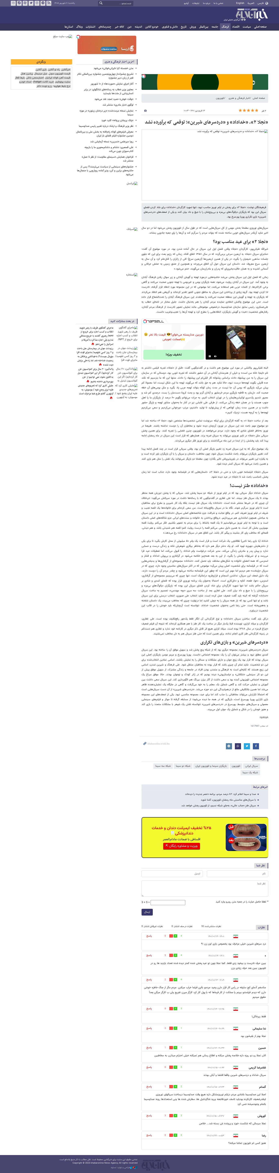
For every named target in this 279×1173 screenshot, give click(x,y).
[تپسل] (144, 76)
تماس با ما (218, 3)
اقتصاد (235, 27)
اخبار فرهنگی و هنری (239, 98)
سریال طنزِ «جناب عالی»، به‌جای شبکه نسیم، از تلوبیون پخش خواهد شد (218, 806)
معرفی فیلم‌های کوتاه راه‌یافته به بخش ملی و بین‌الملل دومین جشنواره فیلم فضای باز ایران (104, 134)
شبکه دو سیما (183, 766)
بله (19, 3)
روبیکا (13, 3)
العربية (251, 3)
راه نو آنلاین (54, 70)
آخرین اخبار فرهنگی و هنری (119, 61)
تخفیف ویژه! (174, 354)
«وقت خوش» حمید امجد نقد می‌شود (114, 99)
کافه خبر (119, 27)
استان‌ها (69, 27)
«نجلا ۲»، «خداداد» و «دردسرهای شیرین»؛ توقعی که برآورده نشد (206, 122)
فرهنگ (225, 27)
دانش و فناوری (170, 27)
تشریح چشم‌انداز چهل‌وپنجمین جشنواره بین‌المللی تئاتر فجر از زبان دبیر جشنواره (105, 76)
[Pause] (209, 356)
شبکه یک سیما (250, 773)
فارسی (260, 3)
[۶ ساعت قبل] (126, 333)
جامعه (215, 27)
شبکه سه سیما (163, 766)
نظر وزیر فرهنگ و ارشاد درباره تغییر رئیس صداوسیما (106, 126)
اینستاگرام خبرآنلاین (37, 3)
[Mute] (215, 356)
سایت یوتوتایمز (62, 82)
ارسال (147, 912)
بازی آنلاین (41, 70)
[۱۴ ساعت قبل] (126, 374)
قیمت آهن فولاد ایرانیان (57, 78)
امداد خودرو (25, 82)
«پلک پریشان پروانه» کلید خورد (117, 120)
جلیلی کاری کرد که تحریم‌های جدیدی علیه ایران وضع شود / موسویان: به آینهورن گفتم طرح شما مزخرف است (95, 390)
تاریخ (183, 27)
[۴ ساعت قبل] (126, 391)
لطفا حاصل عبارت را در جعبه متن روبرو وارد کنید (242, 902)
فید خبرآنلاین (48, 3)
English (240, 3)
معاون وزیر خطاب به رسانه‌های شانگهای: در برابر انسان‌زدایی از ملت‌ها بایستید (108, 92)
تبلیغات (195, 3)
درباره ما (206, 3)
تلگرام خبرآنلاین (42, 3)
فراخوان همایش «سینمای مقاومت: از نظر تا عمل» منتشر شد (107, 159)
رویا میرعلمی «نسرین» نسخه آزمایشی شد (111, 142)
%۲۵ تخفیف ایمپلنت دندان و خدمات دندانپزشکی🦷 (181, 831)
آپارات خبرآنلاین (25, 3)
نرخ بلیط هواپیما (61, 86)
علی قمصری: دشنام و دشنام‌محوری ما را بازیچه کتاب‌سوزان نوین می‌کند (109, 149)
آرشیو (186, 3)
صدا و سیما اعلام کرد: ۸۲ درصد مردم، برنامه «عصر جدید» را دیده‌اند (220, 794)
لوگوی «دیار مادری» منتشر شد (118, 105)
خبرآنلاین (245, 15)
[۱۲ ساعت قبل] (126, 354)
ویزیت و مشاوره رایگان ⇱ (182, 846)
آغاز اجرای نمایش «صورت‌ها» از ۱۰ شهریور (111, 84)
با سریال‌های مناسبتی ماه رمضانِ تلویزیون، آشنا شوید (228, 800)
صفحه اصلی (260, 27)
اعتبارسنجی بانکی (35, 78)
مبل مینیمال (40, 74)
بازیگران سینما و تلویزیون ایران (211, 766)
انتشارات (90, 27)
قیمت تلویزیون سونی (59, 74)
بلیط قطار (20, 78)
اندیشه (138, 27)
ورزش (193, 27)
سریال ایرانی (251, 766)
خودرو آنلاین (152, 27)
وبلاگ (79, 27)
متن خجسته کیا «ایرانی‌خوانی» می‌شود (113, 68)
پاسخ (149, 936)
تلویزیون (220, 98)
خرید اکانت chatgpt (43, 82)
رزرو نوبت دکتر (44, 86)
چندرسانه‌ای (104, 27)
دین (129, 27)
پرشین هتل (27, 74)
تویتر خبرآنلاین (31, 3)
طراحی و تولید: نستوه (120, 1167)
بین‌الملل (203, 27)
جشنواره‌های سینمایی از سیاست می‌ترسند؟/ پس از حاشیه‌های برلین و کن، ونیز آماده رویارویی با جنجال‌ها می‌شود (105, 171)
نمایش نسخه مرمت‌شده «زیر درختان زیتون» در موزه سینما (106, 113)
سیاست (247, 27)
